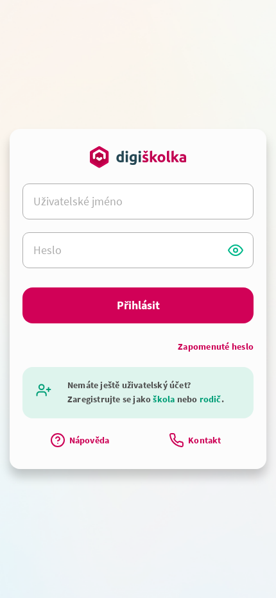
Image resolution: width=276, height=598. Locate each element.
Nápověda (89, 440)
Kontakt (204, 440)
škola (164, 399)
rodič (210, 399)
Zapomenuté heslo (216, 346)
